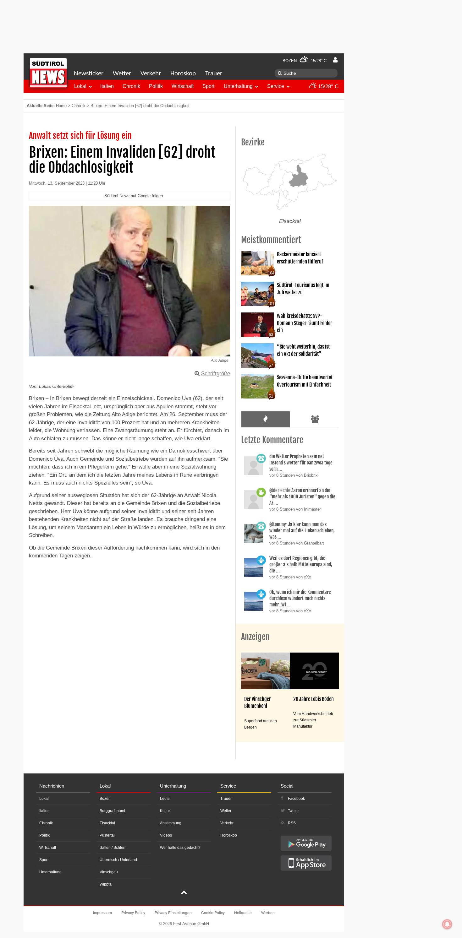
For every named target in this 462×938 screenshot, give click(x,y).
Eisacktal (107, 823)
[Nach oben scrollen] (184, 893)
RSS (292, 823)
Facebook (296, 798)
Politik (156, 86)
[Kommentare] (265, 419)
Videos (166, 835)
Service (275, 86)
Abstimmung (170, 823)
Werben (268, 912)
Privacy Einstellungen (173, 912)
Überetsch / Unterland (118, 860)
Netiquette (243, 912)
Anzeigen (255, 637)
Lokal (80, 86)
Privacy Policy (133, 912)
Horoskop (183, 73)
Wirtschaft (183, 86)
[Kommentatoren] (315, 419)
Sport (208, 86)
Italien (107, 86)
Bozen (105, 798)
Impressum (102, 912)
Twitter (293, 811)
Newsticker (88, 73)
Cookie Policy (213, 912)
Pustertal (107, 835)
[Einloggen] (335, 60)
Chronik (131, 86)
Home (61, 105)
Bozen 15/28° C (305, 60)
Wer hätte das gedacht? (180, 847)
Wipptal (106, 884)
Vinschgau (109, 872)
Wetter (122, 73)
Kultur (165, 811)
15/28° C (327, 86)
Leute (165, 798)
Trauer (213, 73)
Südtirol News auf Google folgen (133, 195)
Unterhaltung (238, 86)
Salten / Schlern (113, 847)
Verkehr (150, 73)
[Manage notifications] (447, 924)
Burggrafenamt (112, 811)
